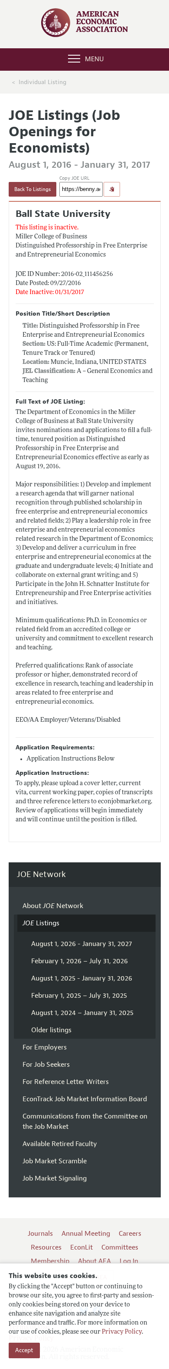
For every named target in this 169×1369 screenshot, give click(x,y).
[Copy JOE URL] (112, 189)
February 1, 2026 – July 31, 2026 (79, 961)
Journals (40, 1233)
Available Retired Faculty (60, 1144)
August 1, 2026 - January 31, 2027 (81, 944)
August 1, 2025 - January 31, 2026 (81, 978)
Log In (129, 1261)
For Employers (45, 1047)
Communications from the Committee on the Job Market (85, 1121)
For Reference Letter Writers (66, 1082)
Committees (119, 1247)
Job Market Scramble (55, 1161)
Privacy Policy (122, 1332)
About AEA (94, 1261)
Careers (130, 1233)
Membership (50, 1261)
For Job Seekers (46, 1064)
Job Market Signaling (55, 1178)
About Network (53, 906)
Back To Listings (32, 189)
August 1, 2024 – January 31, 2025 (82, 1013)
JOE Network (41, 875)
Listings (41, 923)
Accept (24, 1350)
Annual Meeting (86, 1233)
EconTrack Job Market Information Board (85, 1099)
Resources (46, 1247)
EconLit (81, 1247)
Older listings (51, 1030)
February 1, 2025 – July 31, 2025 (79, 995)
